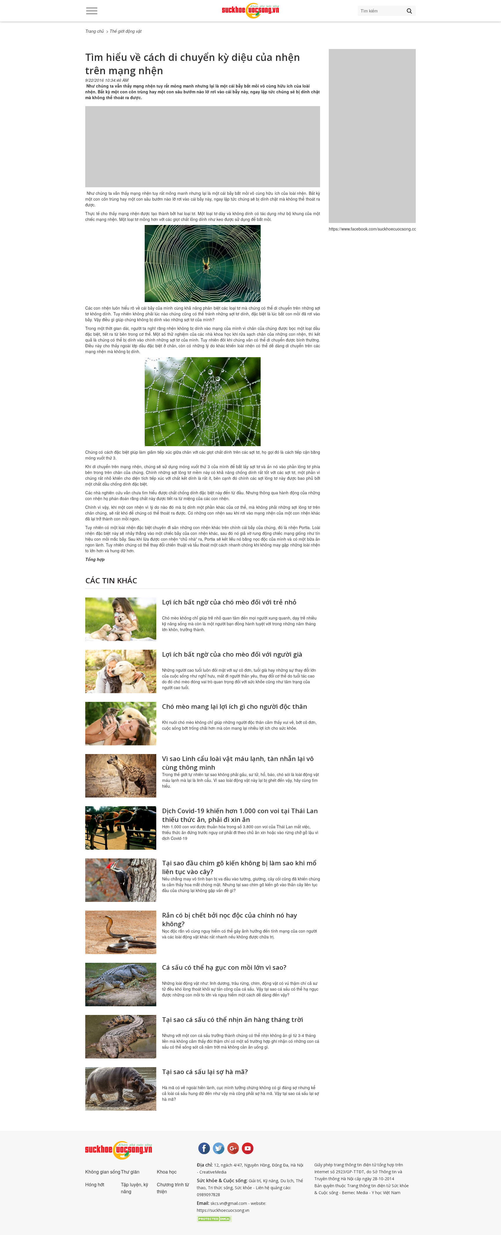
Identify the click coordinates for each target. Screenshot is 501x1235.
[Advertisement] (202, 152)
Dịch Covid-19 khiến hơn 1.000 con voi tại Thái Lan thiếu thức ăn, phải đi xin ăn (240, 815)
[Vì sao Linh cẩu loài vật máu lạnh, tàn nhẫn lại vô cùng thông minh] (120, 776)
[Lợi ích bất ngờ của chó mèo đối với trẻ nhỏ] (120, 619)
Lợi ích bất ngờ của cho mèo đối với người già (232, 654)
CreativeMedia (212, 1172)
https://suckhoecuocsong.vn (223, 1210)
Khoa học (167, 1171)
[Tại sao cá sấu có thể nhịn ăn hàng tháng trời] (120, 1036)
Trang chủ (94, 31)
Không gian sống (102, 1171)
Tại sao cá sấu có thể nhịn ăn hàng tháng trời (232, 1019)
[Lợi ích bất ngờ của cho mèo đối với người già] (120, 671)
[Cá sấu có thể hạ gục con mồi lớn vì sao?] (120, 984)
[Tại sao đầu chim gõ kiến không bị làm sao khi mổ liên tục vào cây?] (120, 880)
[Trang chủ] (250, 11)
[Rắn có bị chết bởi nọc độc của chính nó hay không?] (120, 932)
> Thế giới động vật (123, 31)
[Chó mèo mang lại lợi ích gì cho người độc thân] (120, 723)
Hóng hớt (94, 1184)
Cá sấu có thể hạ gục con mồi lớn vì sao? (224, 967)
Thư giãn (130, 1171)
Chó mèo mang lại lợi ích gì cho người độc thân (234, 706)
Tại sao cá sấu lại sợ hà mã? (205, 1071)
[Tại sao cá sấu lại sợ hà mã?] (120, 1089)
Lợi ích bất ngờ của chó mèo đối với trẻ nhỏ (229, 601)
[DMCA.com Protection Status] (214, 1218)
